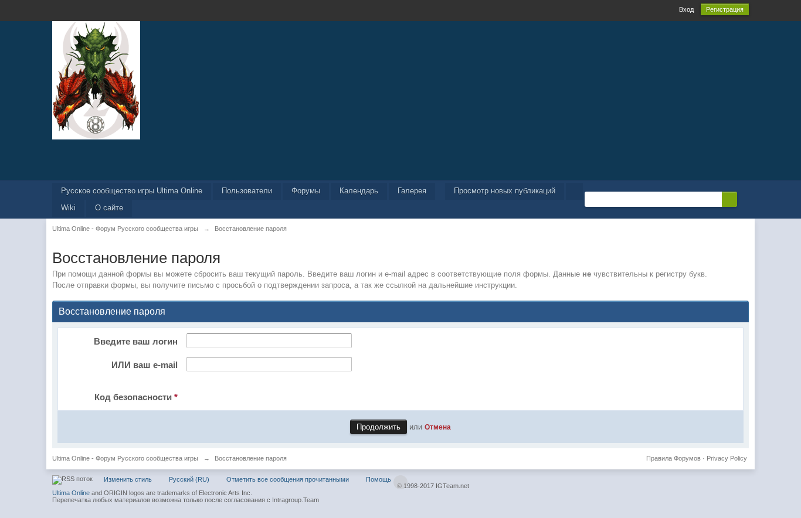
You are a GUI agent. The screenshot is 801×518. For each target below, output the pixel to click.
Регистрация (725, 9)
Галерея (412, 190)
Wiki (68, 207)
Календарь (359, 190)
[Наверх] (400, 482)
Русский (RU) (189, 479)
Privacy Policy (727, 458)
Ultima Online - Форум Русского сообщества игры (125, 458)
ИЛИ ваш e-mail (144, 365)
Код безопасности (136, 397)
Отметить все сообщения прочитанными (287, 479)
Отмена (438, 427)
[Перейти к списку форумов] (96, 79)
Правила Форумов (673, 458)
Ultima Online (71, 492)
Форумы (305, 190)
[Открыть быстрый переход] (574, 191)
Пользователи (247, 190)
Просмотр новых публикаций (504, 190)
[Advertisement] (400, 158)
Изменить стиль (128, 479)
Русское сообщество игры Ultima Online (131, 190)
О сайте (109, 207)
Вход (686, 9)
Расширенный (744, 198)
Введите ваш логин (136, 341)
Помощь (378, 479)
